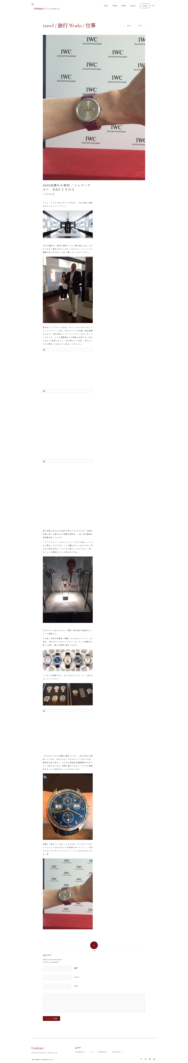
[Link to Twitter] (150, 1059)
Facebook (116, 1052)
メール (77, 977)
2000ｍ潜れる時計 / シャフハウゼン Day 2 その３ (67, 187)
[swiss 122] (94, 107)
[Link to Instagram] (145, 1059)
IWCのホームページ (80, 249)
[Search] (154, 5)
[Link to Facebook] (141, 1059)
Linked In (102, 1052)
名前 (76, 968)
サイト (76, 986)
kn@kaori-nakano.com (48, 1053)
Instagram (79, 1052)
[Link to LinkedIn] (154, 1059)
